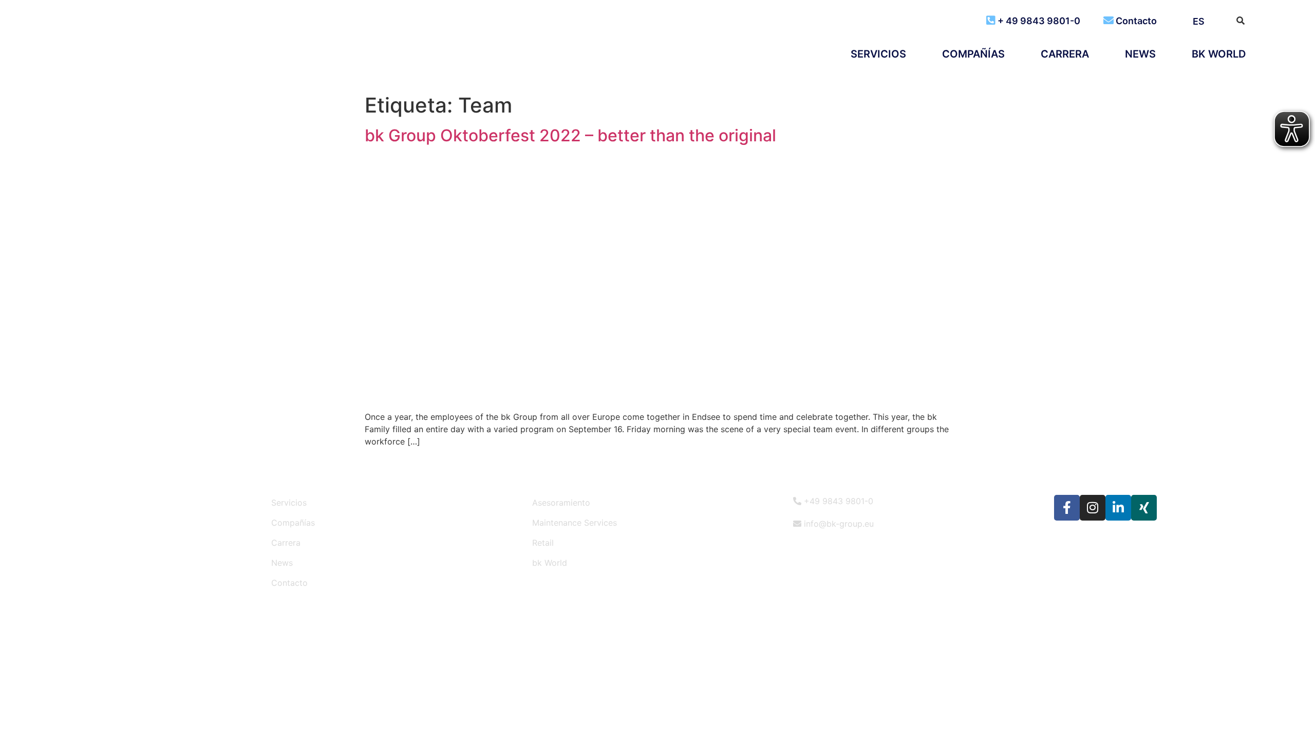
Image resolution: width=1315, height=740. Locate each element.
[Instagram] (1092, 508)
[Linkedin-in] (1118, 508)
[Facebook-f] (1067, 508)
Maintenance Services (574, 522)
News (1140, 54)
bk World (1219, 54)
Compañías (973, 54)
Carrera (1065, 54)
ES (1199, 21)
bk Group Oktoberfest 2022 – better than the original (570, 135)
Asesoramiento (561, 502)
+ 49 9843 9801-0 (1039, 20)
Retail (543, 543)
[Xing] (1144, 508)
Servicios (878, 54)
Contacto (1136, 20)
